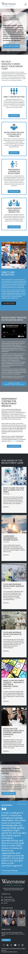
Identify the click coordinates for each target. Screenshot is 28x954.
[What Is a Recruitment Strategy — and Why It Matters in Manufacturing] (14, 668)
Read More (6, 506)
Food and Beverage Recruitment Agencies (13, 585)
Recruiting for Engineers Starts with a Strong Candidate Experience (13, 731)
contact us (13, 441)
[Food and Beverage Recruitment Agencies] (14, 572)
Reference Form (13, 951)
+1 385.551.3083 (8, 897)
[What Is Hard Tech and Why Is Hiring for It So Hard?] (14, 476)
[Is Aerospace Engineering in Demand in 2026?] (14, 524)
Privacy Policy (4, 951)
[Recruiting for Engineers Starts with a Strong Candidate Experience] (14, 716)
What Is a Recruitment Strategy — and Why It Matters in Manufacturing (13, 683)
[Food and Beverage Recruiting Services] (14, 620)
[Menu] (25, 4)
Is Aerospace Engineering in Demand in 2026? (10, 538)
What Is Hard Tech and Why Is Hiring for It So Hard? (13, 490)
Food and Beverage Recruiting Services (12, 633)
